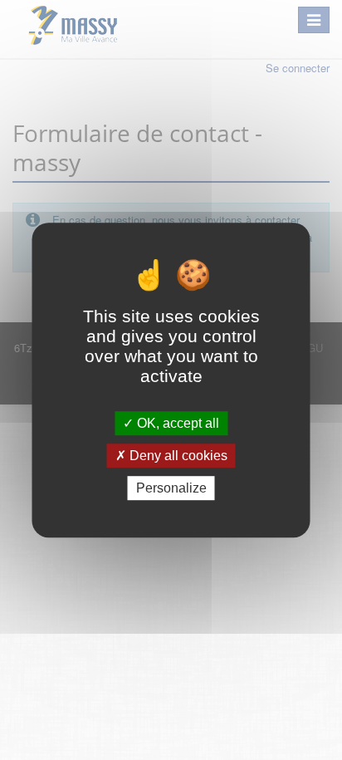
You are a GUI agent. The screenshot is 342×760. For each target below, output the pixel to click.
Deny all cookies (176, 456)
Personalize (171, 488)
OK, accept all (176, 423)
